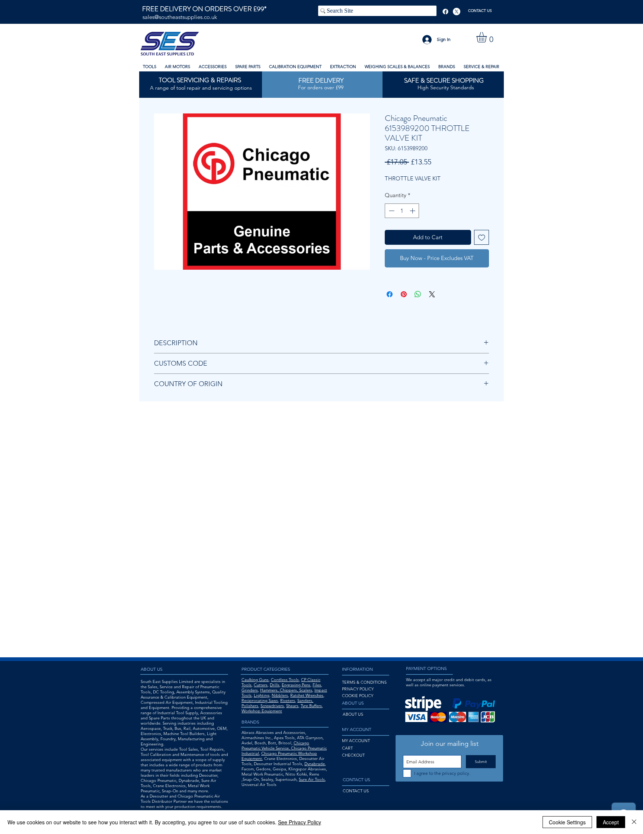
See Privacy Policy (299, 822)
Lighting (261, 695)
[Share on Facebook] (389, 294)
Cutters (261, 684)
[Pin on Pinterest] (403, 294)
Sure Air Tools (312, 779)
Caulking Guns (255, 679)
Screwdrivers (272, 705)
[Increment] (413, 211)
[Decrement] (391, 211)
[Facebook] (445, 11)
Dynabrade (314, 763)
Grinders (249, 690)
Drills (274, 684)
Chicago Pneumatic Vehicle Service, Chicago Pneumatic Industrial (284, 748)
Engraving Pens (296, 684)
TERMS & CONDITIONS (364, 682)
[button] (487, 37)
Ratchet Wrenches (306, 695)
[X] (456, 11)
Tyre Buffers (311, 705)
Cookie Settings (567, 822)
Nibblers (280, 695)
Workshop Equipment (261, 710)
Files (317, 684)
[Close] (634, 822)
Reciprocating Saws (259, 700)
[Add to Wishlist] (481, 237)
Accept (611, 822)
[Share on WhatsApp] (417, 294)
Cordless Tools (285, 679)
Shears (292, 705)
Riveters (287, 700)
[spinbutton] (402, 211)
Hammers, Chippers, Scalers (286, 690)
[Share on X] (432, 294)
